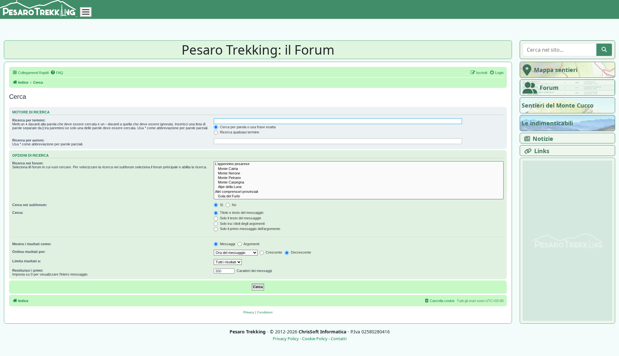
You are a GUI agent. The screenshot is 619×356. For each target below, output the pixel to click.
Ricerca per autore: (28, 140)
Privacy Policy (286, 338)
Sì (221, 205)
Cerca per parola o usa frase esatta (247, 127)
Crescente (273, 252)
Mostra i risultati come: (31, 244)
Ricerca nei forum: (28, 163)
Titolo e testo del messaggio (241, 213)
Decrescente (300, 252)
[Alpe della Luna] (358, 187)
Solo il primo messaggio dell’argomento (249, 229)
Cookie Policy (315, 338)
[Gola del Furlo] (358, 196)
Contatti (339, 338)
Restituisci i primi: (27, 270)
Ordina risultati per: (28, 252)
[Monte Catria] (358, 169)
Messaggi (227, 244)
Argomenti (251, 244)
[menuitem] (56, 73)
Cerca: (17, 213)
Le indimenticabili (547, 123)
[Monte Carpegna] (358, 182)
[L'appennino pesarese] (358, 164)
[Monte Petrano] (358, 178)
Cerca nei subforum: (29, 205)
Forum (549, 87)
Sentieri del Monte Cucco (558, 105)
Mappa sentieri (555, 70)
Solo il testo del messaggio (240, 218)
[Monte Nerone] (358, 173)
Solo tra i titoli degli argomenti (242, 223)
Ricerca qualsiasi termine (239, 132)
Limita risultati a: (26, 261)
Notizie (543, 138)
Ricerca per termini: (28, 120)
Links (541, 151)
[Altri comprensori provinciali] (358, 192)
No (233, 205)
